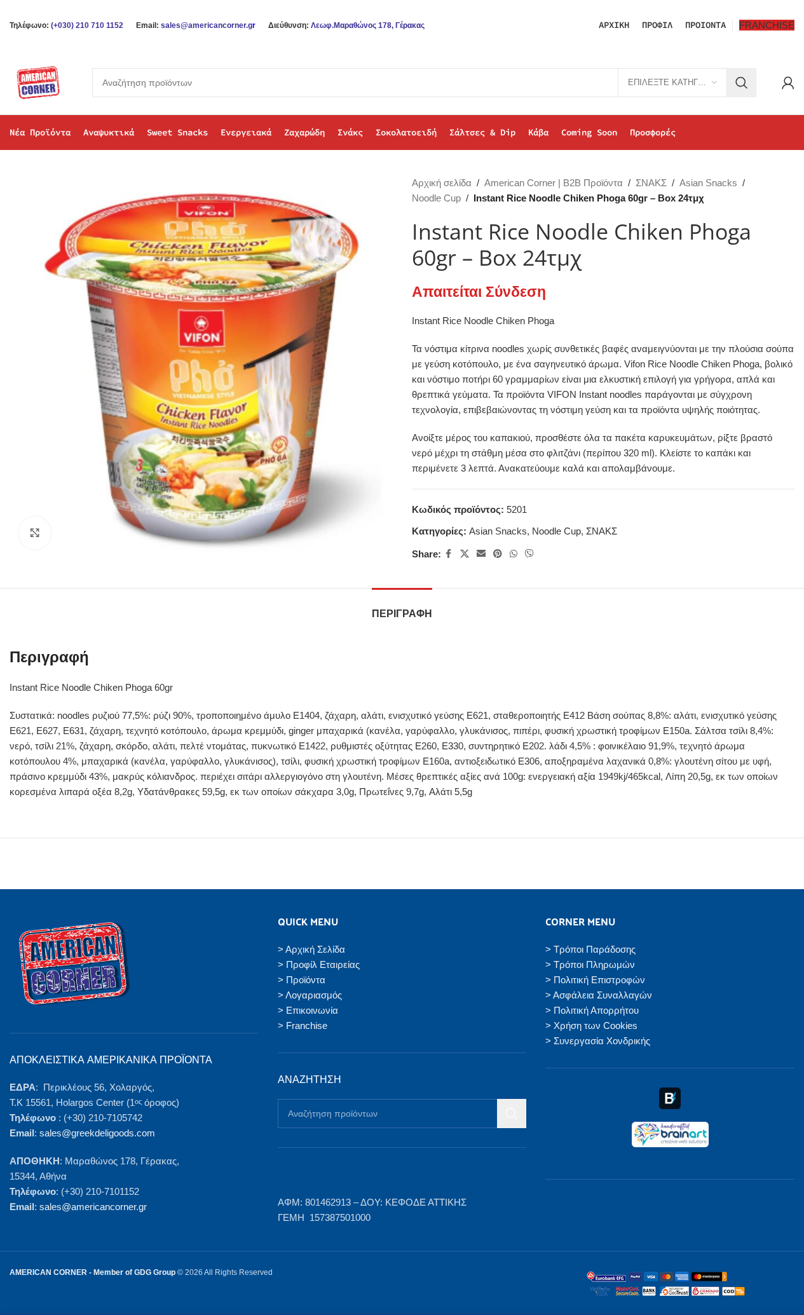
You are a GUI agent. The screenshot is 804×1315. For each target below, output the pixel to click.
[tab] (402, 607)
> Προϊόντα (301, 979)
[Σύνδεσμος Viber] (529, 553)
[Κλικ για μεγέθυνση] (35, 532)
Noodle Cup (436, 198)
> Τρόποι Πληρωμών (590, 964)
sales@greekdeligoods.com (97, 1133)
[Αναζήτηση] (741, 82)
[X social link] (464, 553)
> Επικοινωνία (308, 1010)
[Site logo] (38, 81)
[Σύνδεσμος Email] (481, 553)
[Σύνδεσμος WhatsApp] (513, 553)
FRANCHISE (766, 25)
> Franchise (302, 1025)
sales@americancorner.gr (93, 1206)
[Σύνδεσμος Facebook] (448, 553)
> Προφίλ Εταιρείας (319, 964)
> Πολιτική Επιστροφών (595, 979)
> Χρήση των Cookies (591, 1025)
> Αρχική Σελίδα (311, 949)
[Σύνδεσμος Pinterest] (497, 553)
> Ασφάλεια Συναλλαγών (598, 995)
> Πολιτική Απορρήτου (592, 1010)
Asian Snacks (708, 182)
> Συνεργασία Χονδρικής (597, 1040)
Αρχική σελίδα (442, 182)
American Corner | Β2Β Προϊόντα (553, 182)
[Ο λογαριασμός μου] (788, 82)
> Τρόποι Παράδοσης (590, 949)
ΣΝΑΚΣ (651, 182)
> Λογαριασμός (310, 995)
